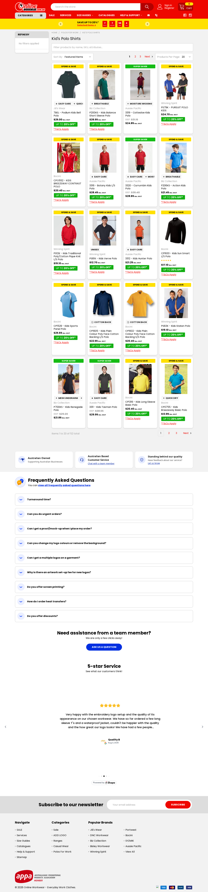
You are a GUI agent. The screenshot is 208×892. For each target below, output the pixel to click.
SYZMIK (129, 841)
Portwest (130, 830)
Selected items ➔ (86, 25)
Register (169, 8)
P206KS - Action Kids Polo (173, 187)
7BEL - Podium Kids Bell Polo (67, 114)
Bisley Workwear (100, 846)
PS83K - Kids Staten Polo (175, 326)
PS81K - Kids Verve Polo (103, 258)
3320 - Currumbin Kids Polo (138, 187)
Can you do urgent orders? (44, 514)
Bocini (128, 835)
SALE (52, 15)
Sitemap (22, 857)
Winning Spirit (98, 851)
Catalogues (107, 15)
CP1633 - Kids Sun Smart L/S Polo (175, 255)
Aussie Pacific (133, 846)
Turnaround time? (39, 499)
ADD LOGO (59, 835)
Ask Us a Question (104, 647)
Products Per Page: (168, 57)
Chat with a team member (101, 463)
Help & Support (130, 15)
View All (130, 851)
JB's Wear (96, 830)
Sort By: (58, 57)
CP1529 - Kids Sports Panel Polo (66, 327)
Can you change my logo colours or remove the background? (66, 543)
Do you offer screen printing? (45, 587)
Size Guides (84, 15)
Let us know (154, 463)
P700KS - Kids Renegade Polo (68, 408)
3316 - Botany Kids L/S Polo (102, 187)
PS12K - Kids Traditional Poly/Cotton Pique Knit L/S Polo (67, 256)
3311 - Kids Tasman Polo (103, 407)
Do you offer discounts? (42, 616)
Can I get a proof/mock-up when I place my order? (59, 528)
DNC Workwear (99, 835)
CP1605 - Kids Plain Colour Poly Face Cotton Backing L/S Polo (104, 334)
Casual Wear (61, 846)
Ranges (57, 841)
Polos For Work (62, 851)
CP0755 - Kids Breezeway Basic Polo (174, 408)
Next (148, 56)
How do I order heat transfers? (46, 601)
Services (65, 15)
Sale (55, 830)
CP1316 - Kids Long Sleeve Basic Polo (140, 403)
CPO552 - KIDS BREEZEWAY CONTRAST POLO (67, 183)
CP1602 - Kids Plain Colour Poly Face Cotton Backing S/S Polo (140, 334)
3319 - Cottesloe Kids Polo (137, 114)
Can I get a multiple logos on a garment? (53, 557)
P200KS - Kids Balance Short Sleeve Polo (102, 114)
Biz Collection (98, 841)
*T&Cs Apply (61, 129)
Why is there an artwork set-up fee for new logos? (59, 572)
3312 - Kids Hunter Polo (138, 258)
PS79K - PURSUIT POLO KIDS (174, 109)
